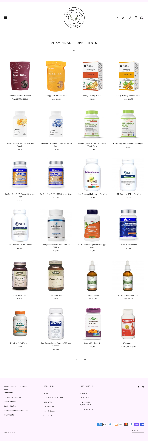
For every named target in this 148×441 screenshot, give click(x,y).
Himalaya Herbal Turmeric (20, 343)
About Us (84, 398)
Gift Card (48, 416)
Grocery (47, 402)
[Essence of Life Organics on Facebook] (118, 17)
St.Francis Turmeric (92, 295)
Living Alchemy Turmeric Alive (128, 96)
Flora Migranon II (19, 295)
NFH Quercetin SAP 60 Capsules (20, 245)
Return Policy (87, 409)
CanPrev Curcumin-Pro (128, 245)
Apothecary (49, 407)
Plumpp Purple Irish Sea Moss (20, 96)
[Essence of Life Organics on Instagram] (122, 17)
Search (83, 393)
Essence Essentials (53, 398)
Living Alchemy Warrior (92, 96)
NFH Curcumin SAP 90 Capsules (128, 194)
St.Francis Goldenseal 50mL (128, 295)
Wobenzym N (128, 343)
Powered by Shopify (10, 432)
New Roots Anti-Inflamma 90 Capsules (92, 194)
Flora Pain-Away (56, 295)
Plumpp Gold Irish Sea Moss (55, 96)
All (74, 50)
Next (85, 359)
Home (46, 393)
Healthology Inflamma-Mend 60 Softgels (128, 143)
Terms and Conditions (85, 403)
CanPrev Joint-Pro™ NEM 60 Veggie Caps (56, 194)
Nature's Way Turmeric (92, 343)
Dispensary (49, 411)
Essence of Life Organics (18, 386)
